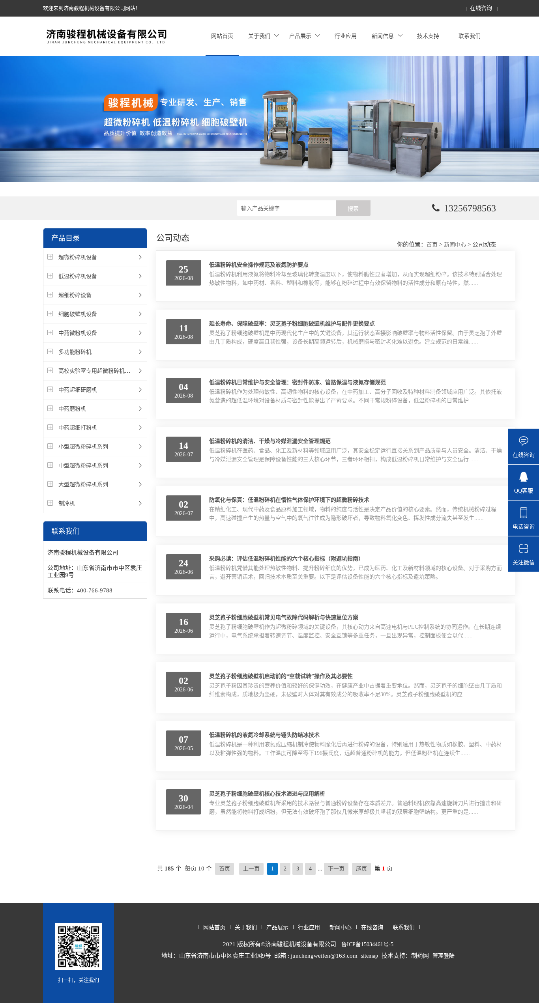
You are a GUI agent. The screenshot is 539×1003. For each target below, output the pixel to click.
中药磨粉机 (72, 409)
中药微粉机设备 (77, 333)
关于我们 (259, 36)
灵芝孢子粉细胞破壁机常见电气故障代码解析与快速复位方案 (283, 617)
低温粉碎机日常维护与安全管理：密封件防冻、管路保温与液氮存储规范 (297, 382)
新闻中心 (455, 245)
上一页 (251, 869)
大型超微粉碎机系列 (83, 484)
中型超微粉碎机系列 (83, 466)
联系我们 (470, 36)
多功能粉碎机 (75, 352)
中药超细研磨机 (77, 390)
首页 (432, 245)
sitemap (369, 956)
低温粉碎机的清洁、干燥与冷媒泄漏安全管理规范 (270, 441)
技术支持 (428, 36)
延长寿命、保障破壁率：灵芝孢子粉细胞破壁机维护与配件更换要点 (292, 324)
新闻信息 (383, 36)
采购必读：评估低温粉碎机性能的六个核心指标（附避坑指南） (286, 559)
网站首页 (222, 36)
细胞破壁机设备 (77, 314)
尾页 (361, 869)
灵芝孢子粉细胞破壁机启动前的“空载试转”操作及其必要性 (281, 676)
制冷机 (66, 503)
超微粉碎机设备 (77, 257)
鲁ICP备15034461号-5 (367, 944)
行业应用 (346, 36)
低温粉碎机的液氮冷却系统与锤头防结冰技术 (264, 735)
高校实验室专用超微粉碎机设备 (97, 371)
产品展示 (300, 36)
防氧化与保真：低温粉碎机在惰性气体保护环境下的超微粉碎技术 (289, 500)
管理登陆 (443, 956)
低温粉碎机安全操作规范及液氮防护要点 (259, 265)
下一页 (336, 869)
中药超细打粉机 (77, 428)
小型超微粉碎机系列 (83, 447)
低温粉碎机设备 (77, 276)
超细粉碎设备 (75, 295)
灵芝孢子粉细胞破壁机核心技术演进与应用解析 (267, 794)
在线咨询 (481, 8)
